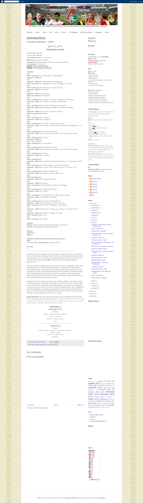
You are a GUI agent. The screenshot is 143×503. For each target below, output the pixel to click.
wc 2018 (102, 407)
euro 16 (109, 383)
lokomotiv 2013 (93, 392)
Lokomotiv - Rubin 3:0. (97, 255)
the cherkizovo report (98, 405)
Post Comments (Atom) (41, 408)
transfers (111, 405)
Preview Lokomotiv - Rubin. (99, 257)
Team (50, 32)
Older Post (80, 405)
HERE (28, 240)
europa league (92, 385)
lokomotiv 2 (91, 389)
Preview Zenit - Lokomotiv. (98, 231)
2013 (91, 294)
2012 (91, 296)
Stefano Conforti (37, 342)
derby (33, 344)
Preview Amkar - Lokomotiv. (99, 278)
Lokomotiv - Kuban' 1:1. (98, 237)
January (94, 288)
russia (98, 403)
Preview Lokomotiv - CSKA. (99, 269)
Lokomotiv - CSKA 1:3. (97, 266)
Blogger (103, 498)
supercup (106, 403)
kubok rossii (107, 387)
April (93, 281)
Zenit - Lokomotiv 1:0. (97, 228)
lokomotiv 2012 (104, 389)
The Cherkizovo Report (86, 32)
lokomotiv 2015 (43, 344)
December (95, 205)
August (94, 215)
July (93, 217)
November (95, 208)
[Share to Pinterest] (58, 342)
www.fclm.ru (96, 140)
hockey (110, 385)
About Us (37, 32)
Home (55, 405)
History (45, 32)
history (103, 385)
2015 (91, 203)
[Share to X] (54, 342)
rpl (56, 344)
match (49, 344)
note (111, 399)
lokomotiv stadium (99, 396)
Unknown (94, 181)
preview (53, 344)
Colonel (91, 498)
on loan (90, 401)
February (94, 286)
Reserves (57, 32)
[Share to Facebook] (56, 342)
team (112, 403)
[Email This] (50, 342)
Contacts (107, 32)
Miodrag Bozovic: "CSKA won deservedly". (99, 263)
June (93, 220)
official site (93, 417)
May (93, 222)
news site (92, 419)
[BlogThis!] (52, 342)
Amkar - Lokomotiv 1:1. (97, 275)
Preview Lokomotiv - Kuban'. (99, 240)
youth (107, 407)
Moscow (64, 32)
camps (100, 381)
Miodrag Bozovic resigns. (98, 260)
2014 (91, 291)
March (93, 283)
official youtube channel (96, 415)
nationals (103, 399)
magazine (109, 396)
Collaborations (98, 32)
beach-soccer (91, 381)
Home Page (29, 32)
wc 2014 (94, 407)
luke (93, 195)
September (95, 212)
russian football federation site (98, 421)
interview (92, 387)
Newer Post (30, 405)
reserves (108, 401)
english (37, 344)
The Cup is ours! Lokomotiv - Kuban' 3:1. (102, 246)
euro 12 (103, 383)
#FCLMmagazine (73, 32)
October (94, 210)
